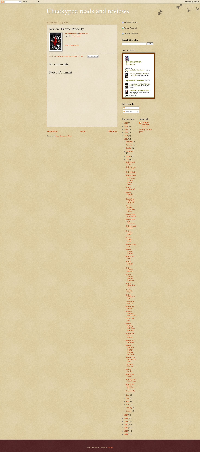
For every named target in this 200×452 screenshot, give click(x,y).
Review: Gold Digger (130, 163)
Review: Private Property (129, 251)
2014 (126, 434)
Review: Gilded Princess (131, 227)
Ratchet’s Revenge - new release (130, 313)
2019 (126, 418)
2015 (126, 431)
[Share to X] (93, 56)
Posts (127, 108)
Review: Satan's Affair (129, 239)
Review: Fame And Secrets (131, 215)
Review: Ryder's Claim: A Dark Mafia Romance (130, 327)
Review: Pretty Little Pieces (131, 380)
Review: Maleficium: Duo (130, 285)
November (129, 145)
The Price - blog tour (129, 291)
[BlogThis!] (91, 56)
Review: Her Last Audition (130, 335)
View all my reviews (72, 45)
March (128, 405)
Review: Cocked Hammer (129, 263)
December (129, 142)
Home (82, 131)
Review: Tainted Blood (129, 232)
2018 (126, 421)
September (129, 151)
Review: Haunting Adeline (129, 194)
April (128, 401)
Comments (128, 112)
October (129, 148)
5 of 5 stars (76, 36)
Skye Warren (84, 33)
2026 (126, 123)
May (128, 398)
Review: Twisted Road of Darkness (130, 277)
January (129, 411)
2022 (126, 136)
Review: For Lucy (130, 257)
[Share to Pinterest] (97, 56)
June (128, 395)
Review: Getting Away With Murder (130, 208)
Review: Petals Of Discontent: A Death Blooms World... (131, 179)
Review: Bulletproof (130, 188)
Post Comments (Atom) (64, 136)
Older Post (112, 131)
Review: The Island (130, 375)
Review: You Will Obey (130, 341)
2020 (126, 415)
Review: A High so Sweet (131, 168)
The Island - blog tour (130, 365)
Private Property (71, 33)
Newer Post (52, 131)
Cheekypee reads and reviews (88, 10)
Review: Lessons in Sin (130, 296)
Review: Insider (129, 370)
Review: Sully (130, 391)
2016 (126, 428)
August (128, 156)
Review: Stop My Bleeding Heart (131, 359)
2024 (126, 129)
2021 (126, 139)
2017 (126, 424)
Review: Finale (131, 172)
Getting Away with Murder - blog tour (130, 201)
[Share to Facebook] (95, 56)
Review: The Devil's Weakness (130, 386)
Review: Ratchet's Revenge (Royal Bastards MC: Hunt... (130, 350)
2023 (126, 132)
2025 (126, 126)
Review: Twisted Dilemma (129, 269)
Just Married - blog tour (130, 302)
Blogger (110, 447)
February (129, 408)
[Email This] (88, 56)
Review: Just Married (130, 307)
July (127, 159)
